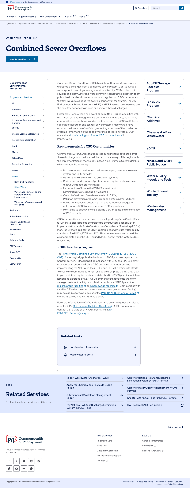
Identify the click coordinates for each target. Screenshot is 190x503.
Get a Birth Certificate (107, 450)
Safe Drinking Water (24, 181)
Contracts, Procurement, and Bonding (26, 121)
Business (16, 109)
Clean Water (20, 187)
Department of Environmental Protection (18, 85)
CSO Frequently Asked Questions (93, 306)
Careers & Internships (152, 440)
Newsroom (15, 229)
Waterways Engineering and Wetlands (28, 203)
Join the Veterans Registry (109, 455)
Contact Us (15, 258)
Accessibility (128, 482)
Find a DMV (102, 445)
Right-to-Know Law (151, 450)
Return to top (173, 427)
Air (13, 103)
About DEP (15, 252)
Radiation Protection (22, 164)
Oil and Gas (17, 158)
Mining (15, 152)
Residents (15, 210)
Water (15, 176)
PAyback (101, 460)
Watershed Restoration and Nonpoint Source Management (27, 194)
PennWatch (147, 445)
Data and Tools (17, 240)
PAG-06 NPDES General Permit (120, 292)
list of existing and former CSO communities (96, 135)
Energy (15, 127)
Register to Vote (104, 440)
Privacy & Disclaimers (144, 482)
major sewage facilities (71, 285)
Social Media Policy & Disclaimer (170, 484)
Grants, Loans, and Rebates (25, 134)
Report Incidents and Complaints (20, 223)
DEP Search (15, 263)
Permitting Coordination (24, 140)
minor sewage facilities (104, 285)
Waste (15, 170)
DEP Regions (16, 246)
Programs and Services (21, 97)
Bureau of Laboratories (23, 115)
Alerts (12, 234)
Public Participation (19, 216)
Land (14, 146)
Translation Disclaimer (163, 482)
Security (178, 482)
